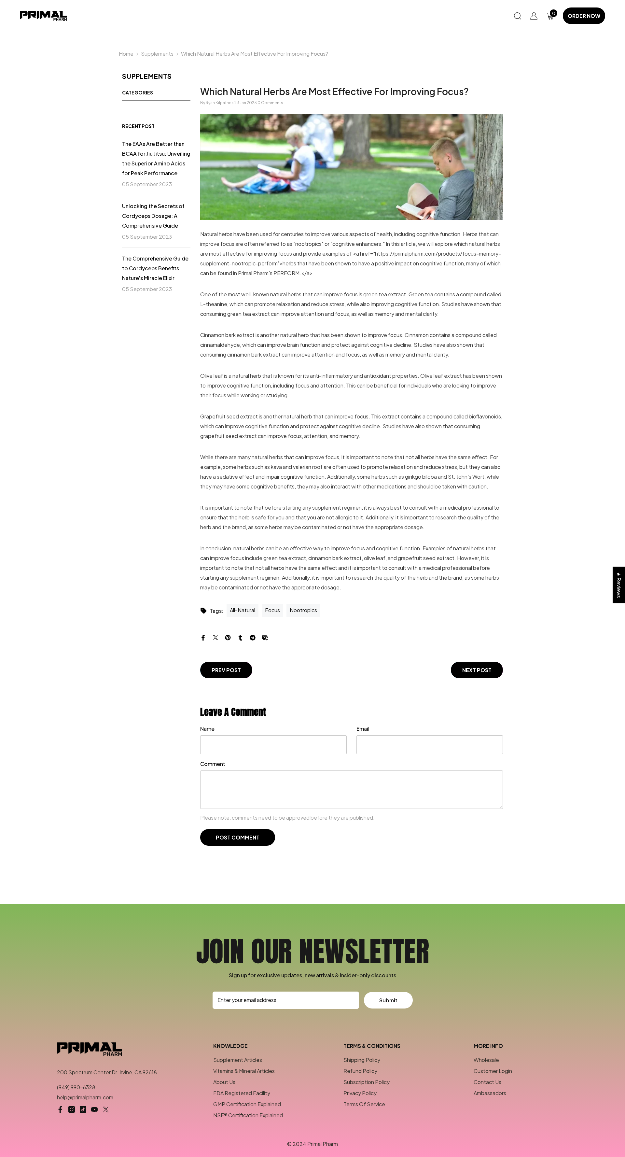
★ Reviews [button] (619, 585)
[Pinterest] (228, 636)
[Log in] (533, 16)
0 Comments (270, 102)
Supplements (157, 53)
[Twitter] (215, 636)
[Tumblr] (240, 636)
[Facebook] (203, 636)
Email (362, 728)
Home (126, 53)
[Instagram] (71, 1109)
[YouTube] (94, 1109)
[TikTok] (83, 1109)
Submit (388, 1000)
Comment (212, 763)
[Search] (517, 16)
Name (207, 728)
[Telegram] (253, 636)
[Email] (265, 636)
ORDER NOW (584, 15)
